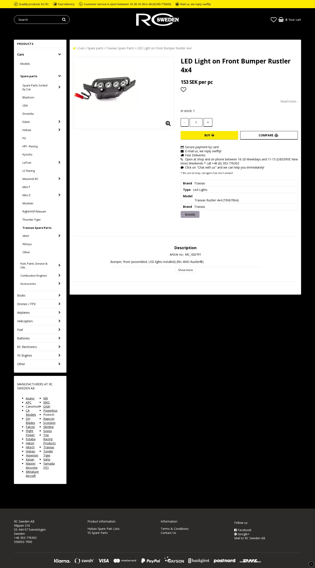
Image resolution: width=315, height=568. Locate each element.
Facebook (244, 530)
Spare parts (28, 76)
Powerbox (50, 410)
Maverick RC (30, 179)
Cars (20, 54)
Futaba (30, 439)
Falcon (30, 427)
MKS (46, 402)
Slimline (48, 427)
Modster (27, 203)
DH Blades (30, 421)
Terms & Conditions (175, 529)
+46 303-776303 (25, 538)
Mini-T (26, 187)
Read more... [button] (289, 101)
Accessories (28, 284)
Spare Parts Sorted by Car (34, 87)
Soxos (47, 431)
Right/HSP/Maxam (34, 211)
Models (25, 64)
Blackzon (28, 97)
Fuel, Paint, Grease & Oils (33, 265)
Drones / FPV (26, 304)
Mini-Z (26, 195)
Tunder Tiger (48, 453)
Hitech (30, 447)
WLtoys (27, 244)
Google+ (243, 534)
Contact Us (168, 533)
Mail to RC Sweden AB (249, 538)
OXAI (46, 406)
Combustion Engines (33, 275)
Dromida (28, 114)
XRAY (25, 236)
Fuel (20, 330)
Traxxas (48, 447)
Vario (46, 459)
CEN (25, 105)
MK (45, 398)
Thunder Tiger (31, 219)
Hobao (26, 130)
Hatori (30, 443)
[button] (274, 19)
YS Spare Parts (97, 533)
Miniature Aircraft (32, 474)
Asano (30, 398)
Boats (21, 295)
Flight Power (30, 433)
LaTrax (26, 162)
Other (26, 252)
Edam (26, 122)
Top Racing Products (49, 439)
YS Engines (24, 355)
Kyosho (27, 154)
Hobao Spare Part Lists (103, 529)
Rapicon (48, 419)
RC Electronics (27, 347)
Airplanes (23, 312)
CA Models (31, 412)
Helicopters (25, 321)
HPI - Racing (30, 146)
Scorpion (49, 423)
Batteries (23, 338)
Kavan (30, 459)
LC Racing (28, 171)
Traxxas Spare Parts (36, 228)
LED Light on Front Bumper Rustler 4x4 (164, 48)
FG (24, 138)
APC (29, 402)
